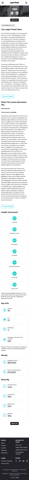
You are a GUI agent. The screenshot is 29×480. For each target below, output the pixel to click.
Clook (17, 477)
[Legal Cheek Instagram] (12, 13)
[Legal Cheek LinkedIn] (17, 13)
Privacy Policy (5, 463)
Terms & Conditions (6, 461)
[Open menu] (2, 2)
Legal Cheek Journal (21, 450)
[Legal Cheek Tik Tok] (27, 461)
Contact (3, 445)
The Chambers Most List (8, 25)
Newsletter (4, 453)
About (3, 443)
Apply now (14, 20)
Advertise (4, 450)
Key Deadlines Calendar (19, 453)
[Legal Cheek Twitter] (16, 461)
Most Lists (18, 445)
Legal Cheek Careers (21, 447)
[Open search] (26, 2)
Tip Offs (3, 448)
